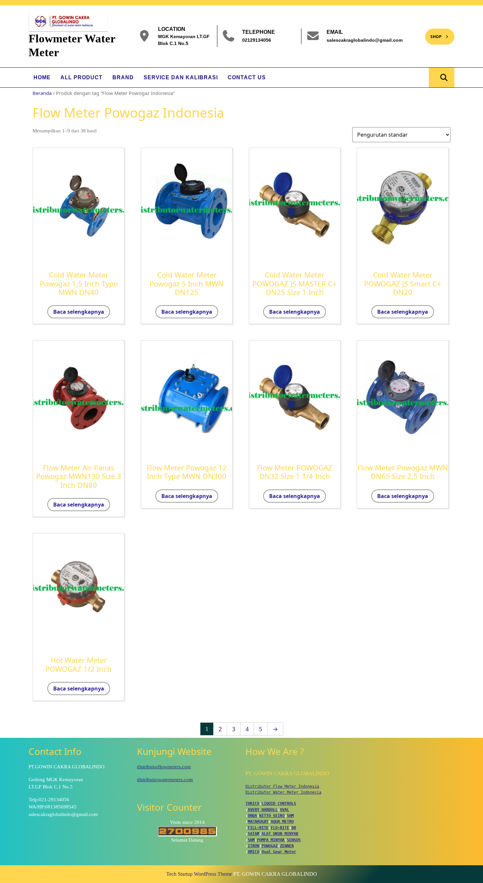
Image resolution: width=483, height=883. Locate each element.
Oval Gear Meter (279, 851)
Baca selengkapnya (78, 311)
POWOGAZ (270, 846)
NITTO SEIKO (272, 815)
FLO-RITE (280, 828)
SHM (290, 815)
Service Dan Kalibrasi (181, 77)
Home (42, 77)
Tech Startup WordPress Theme (199, 874)
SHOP (433, 34)
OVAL (284, 809)
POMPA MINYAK (271, 840)
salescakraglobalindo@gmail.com (364, 40)
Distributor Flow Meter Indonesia (282, 786)
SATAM (253, 833)
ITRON (253, 846)
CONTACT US (247, 77)
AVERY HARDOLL (263, 809)
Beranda (42, 93)
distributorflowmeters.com (164, 766)
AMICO (253, 851)
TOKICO (252, 803)
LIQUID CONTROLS (279, 803)
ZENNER (287, 846)
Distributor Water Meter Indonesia (283, 792)
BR (293, 828)
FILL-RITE (258, 828)
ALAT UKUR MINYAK (280, 833)
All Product (81, 77)
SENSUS (294, 840)
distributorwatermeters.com (165, 779)
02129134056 (256, 40)
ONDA (252, 815)
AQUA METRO (282, 821)
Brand (123, 77)
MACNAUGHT (258, 821)
